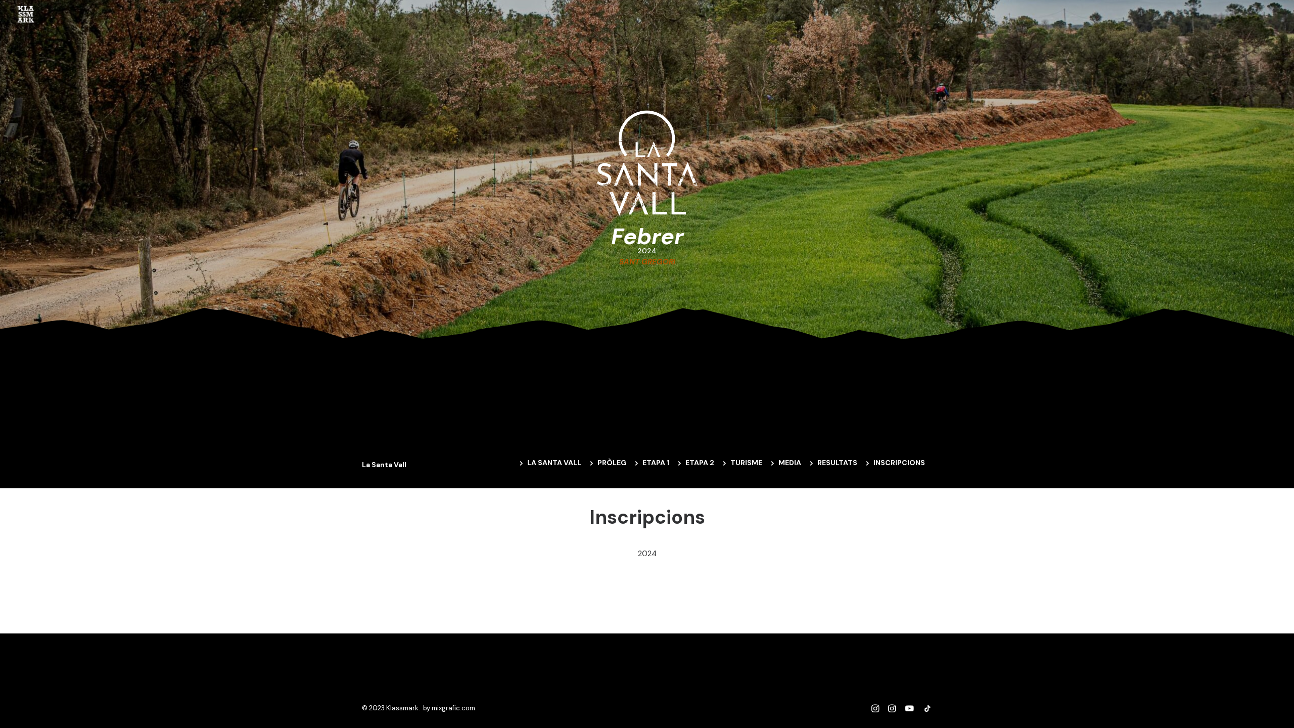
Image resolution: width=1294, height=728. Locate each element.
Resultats (837, 462)
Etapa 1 (655, 462)
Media (789, 462)
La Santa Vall (554, 462)
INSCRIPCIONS (899, 462)
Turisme (746, 462)
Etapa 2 (699, 462)
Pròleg (611, 462)
